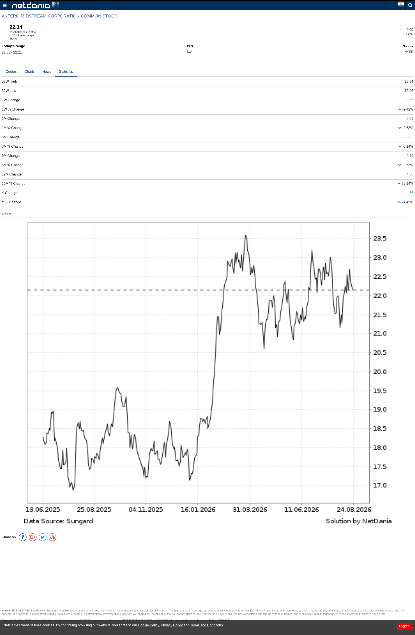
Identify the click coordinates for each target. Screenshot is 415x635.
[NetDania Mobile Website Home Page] (35, 5)
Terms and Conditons (206, 625)
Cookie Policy (148, 625)
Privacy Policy (172, 625)
